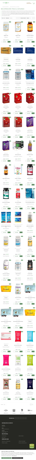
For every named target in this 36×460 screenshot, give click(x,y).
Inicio (0, 7)
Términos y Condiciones (6, 441)
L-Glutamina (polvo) (18, 297)
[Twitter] (18, 418)
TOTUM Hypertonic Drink (30, 83)
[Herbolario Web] (6, 3)
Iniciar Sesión (21, 435)
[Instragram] (21, 418)
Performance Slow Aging (6, 202)
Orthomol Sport (18, 59)
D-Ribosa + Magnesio (18, 178)
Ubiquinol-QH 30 (18, 273)
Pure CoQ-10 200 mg (18, 202)
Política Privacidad (22, 441)
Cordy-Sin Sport (30, 273)
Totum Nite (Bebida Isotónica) (30, 202)
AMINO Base (6, 345)
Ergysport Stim (6, 35)
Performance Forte (30, 178)
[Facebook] (16, 418)
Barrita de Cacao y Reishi (18, 345)
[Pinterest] (23, 418)
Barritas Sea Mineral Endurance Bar (6, 226)
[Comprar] (9, 42)
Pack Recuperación (18, 154)
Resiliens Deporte (30, 130)
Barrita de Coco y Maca (30, 345)
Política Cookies (4, 442)
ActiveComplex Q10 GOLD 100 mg (18, 321)
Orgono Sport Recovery (6, 178)
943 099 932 (3, 426)
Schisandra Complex (30, 154)
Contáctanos (4, 435)
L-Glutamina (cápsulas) (30, 35)
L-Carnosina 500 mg (18, 83)
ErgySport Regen (18, 35)
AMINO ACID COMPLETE (30, 226)
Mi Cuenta (3, 437)
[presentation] (2, 411)
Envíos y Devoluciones (23, 442)
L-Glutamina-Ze (6, 59)
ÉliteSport (30, 321)
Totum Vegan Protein (18, 226)
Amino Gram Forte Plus (6, 83)
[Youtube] (25, 418)
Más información (14, 455)
